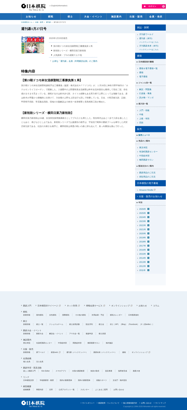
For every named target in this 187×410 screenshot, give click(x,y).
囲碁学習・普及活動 (32, 368)
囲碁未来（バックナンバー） (105, 352)
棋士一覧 (39, 324)
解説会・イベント (56, 334)
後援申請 (89, 334)
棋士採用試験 (74, 324)
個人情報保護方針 (130, 403)
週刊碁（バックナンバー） (77, 352)
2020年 (142, 233)
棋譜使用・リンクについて (108, 403)
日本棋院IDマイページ (48, 305)
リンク (26, 377)
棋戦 (25, 312)
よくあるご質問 (101, 390)
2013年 (142, 262)
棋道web (54, 352)
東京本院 (143, 147)
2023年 (142, 221)
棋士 (25, 321)
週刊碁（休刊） (149, 40)
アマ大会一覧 (74, 334)
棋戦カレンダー (116, 315)
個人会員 (26, 362)
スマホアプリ (61, 371)
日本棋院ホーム (26, 22)
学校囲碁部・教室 (47, 380)
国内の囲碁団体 (66, 380)
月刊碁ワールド (146, 34)
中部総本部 (144, 155)
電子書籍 (143, 76)
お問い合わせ (119, 390)
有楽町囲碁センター (148, 151)
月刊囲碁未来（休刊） (149, 47)
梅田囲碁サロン (146, 160)
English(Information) (59, 6)
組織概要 (26, 390)
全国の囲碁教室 (78, 371)
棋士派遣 (102, 334)
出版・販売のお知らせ (150, 196)
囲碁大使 (136, 371)
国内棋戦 (39, 315)
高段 (141, 122)
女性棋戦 (52, 315)
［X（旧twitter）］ (146, 324)
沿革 (51, 390)
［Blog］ (123, 324)
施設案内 (27, 340)
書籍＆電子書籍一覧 (148, 68)
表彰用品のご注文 (147, 176)
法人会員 (39, 362)
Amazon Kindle (146, 190)
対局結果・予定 (98, 315)
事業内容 (39, 390)
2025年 (142, 213)
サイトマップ (160, 403)
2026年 (142, 209)
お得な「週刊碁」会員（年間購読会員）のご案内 (74, 61)
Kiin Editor (45, 371)
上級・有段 (144, 118)
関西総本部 (77, 343)
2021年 (142, 229)
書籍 (141, 72)
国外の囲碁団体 (84, 380)
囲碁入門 (27, 305)
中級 (141, 114)
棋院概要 (27, 386)
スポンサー (84, 390)
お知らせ (143, 305)
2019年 (142, 237)
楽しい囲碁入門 (29, 371)
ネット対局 (72, 305)
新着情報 (26, 315)
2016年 (142, 250)
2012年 (142, 266)
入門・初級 (144, 110)
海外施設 (109, 343)
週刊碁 (48, 22)
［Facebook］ (133, 324)
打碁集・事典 (145, 93)
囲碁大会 (39, 334)
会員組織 (27, 358)
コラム (156, 305)
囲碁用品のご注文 (147, 172)
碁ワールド (40, 352)
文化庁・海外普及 (120, 380)
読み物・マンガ (146, 97)
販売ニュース (144, 135)
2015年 (142, 254)
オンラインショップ (120, 305)
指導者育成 (122, 371)
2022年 (142, 225)
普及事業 (108, 371)
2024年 (142, 217)
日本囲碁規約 (133, 315)
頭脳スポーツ (101, 380)
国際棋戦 (65, 315)
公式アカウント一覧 (67, 390)
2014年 (142, 258)
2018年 (142, 241)
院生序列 (89, 324)
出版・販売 (39, 22)
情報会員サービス (94, 305)
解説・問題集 (145, 89)
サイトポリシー (88, 403)
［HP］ (117, 324)
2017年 (142, 246)
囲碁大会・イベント (32, 330)
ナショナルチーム (56, 324)
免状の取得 (94, 371)
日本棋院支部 (28, 380)
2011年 (142, 270)
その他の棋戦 (80, 315)
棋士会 (101, 324)
